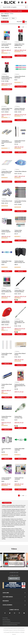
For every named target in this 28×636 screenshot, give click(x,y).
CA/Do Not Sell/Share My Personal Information (11, 622)
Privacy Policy (5, 617)
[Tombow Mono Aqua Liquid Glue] (6, 252)
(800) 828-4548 (14, 572)
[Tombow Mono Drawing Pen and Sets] (21, 192)
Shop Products (7, 502)
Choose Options (6, 57)
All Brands (6, 13)
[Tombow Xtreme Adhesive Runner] (6, 312)
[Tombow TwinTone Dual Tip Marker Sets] (6, 281)
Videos (13, 18)
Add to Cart (6, 152)
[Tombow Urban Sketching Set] (21, 221)
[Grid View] (23, 22)
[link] (23, 27)
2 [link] (20, 27)
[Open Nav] (1, 2)
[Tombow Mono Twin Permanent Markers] (21, 281)
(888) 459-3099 (14, 575)
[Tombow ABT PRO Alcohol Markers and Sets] (21, 312)
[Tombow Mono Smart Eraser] (6, 375)
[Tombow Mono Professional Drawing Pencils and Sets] (6, 67)
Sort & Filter (5, 21)
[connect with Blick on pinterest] (19, 613)
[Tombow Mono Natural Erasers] (21, 344)
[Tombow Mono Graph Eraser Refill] (6, 344)
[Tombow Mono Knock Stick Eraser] (21, 67)
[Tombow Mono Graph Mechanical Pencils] (6, 162)
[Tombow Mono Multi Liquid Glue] (21, 440)
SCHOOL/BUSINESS (7, 605)
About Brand (5, 18)
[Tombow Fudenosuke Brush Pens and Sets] (21, 99)
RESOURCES (6, 600)
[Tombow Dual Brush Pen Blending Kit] (6, 469)
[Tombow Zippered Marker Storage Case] (21, 252)
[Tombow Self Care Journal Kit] (21, 469)
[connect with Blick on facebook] (5, 613)
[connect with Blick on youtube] (24, 613)
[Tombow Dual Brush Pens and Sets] (6, 35)
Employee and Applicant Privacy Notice (10, 624)
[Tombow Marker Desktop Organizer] (6, 221)
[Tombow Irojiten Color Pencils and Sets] (6, 99)
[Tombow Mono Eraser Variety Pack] (21, 132)
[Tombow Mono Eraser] (6, 192)
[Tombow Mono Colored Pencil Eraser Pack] (6, 132)
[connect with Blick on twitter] (9, 613)
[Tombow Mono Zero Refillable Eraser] (21, 35)
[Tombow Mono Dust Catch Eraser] (6, 407)
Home (2, 13)
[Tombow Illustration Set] (6, 440)
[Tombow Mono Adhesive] (21, 162)
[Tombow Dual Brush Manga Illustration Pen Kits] (21, 375)
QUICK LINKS (6, 592)
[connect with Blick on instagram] (14, 613)
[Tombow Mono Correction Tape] (21, 407)
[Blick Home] (10, 2)
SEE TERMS (20, 11)
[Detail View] (26, 22)
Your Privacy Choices (6, 621)
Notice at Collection (6, 619)
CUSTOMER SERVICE (8, 596)
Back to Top (13, 578)
